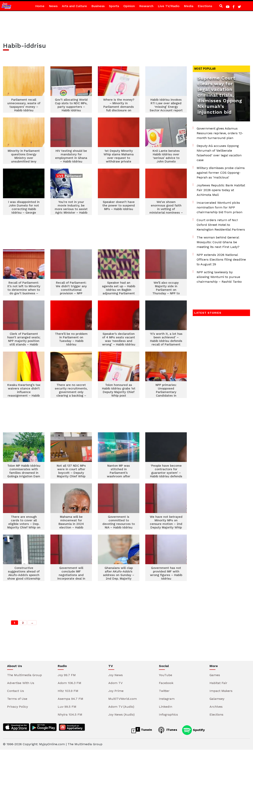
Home (39, 6)
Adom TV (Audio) (121, 706)
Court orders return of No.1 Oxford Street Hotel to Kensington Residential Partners (221, 224)
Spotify (198, 730)
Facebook (166, 683)
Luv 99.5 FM (67, 706)
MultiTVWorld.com (122, 699)
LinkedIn (165, 706)
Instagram (167, 699)
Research (146, 6)
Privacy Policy (17, 706)
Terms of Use (17, 699)
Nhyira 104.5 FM (70, 714)
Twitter (164, 691)
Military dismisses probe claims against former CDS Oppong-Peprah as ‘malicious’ (221, 172)
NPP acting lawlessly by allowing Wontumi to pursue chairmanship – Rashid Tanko (219, 276)
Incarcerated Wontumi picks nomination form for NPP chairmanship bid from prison (219, 207)
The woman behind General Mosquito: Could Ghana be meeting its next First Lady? (218, 242)
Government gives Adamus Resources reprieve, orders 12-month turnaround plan (220, 133)
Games (215, 675)
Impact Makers (221, 691)
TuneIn (146, 730)
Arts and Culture (74, 6)
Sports (114, 6)
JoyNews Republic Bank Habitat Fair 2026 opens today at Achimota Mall (221, 190)
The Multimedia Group (24, 675)
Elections (205, 6)
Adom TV (115, 683)
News (53, 6)
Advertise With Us (20, 683)
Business (98, 6)
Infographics (168, 714)
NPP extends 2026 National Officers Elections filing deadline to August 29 (221, 259)
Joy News (115, 675)
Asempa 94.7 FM (70, 699)
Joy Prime (116, 691)
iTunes (171, 730)
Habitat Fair (218, 683)
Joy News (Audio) (121, 714)
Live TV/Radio (168, 6)
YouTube (165, 675)
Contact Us (15, 691)
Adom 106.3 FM (69, 683)
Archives (216, 706)
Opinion (129, 6)
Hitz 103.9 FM (68, 691)
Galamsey (217, 699)
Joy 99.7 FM (67, 675)
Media (188, 6)
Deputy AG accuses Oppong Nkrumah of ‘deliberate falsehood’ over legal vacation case (219, 153)
